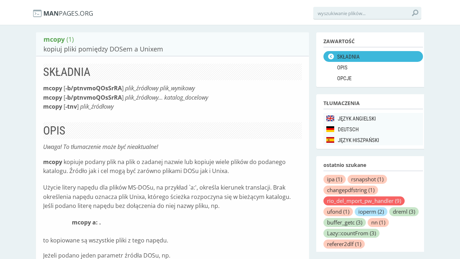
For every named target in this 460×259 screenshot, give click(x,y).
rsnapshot (367, 179)
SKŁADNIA (348, 57)
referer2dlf (344, 243)
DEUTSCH (348, 129)
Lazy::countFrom (351, 233)
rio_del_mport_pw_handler (364, 200)
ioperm (371, 211)
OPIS (342, 67)
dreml (404, 211)
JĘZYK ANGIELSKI (357, 118)
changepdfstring (350, 190)
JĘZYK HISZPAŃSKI (358, 140)
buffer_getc (344, 222)
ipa (334, 179)
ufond (338, 211)
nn (378, 222)
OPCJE (344, 78)
